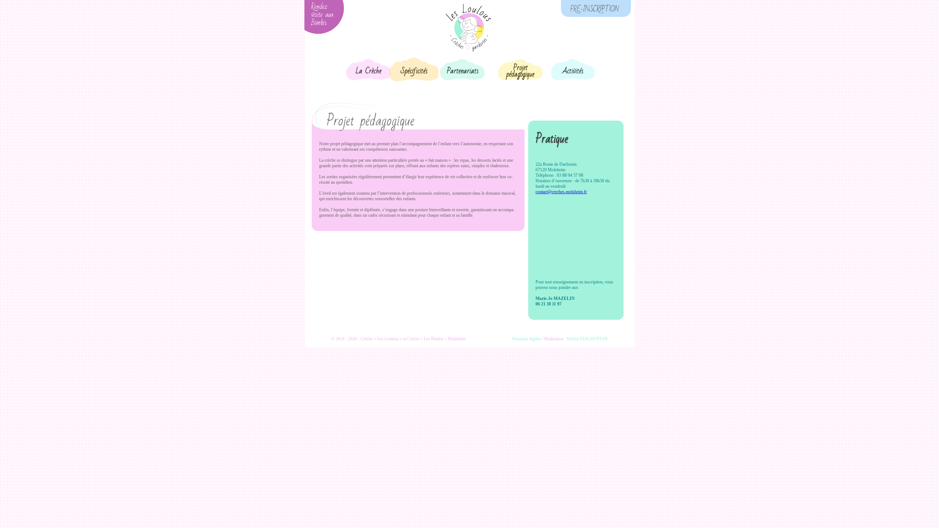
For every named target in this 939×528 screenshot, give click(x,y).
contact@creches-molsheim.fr (561, 191)
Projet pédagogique (520, 71)
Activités (573, 71)
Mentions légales (526, 338)
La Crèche (368, 71)
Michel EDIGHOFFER (587, 338)
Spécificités (414, 71)
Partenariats (463, 71)
